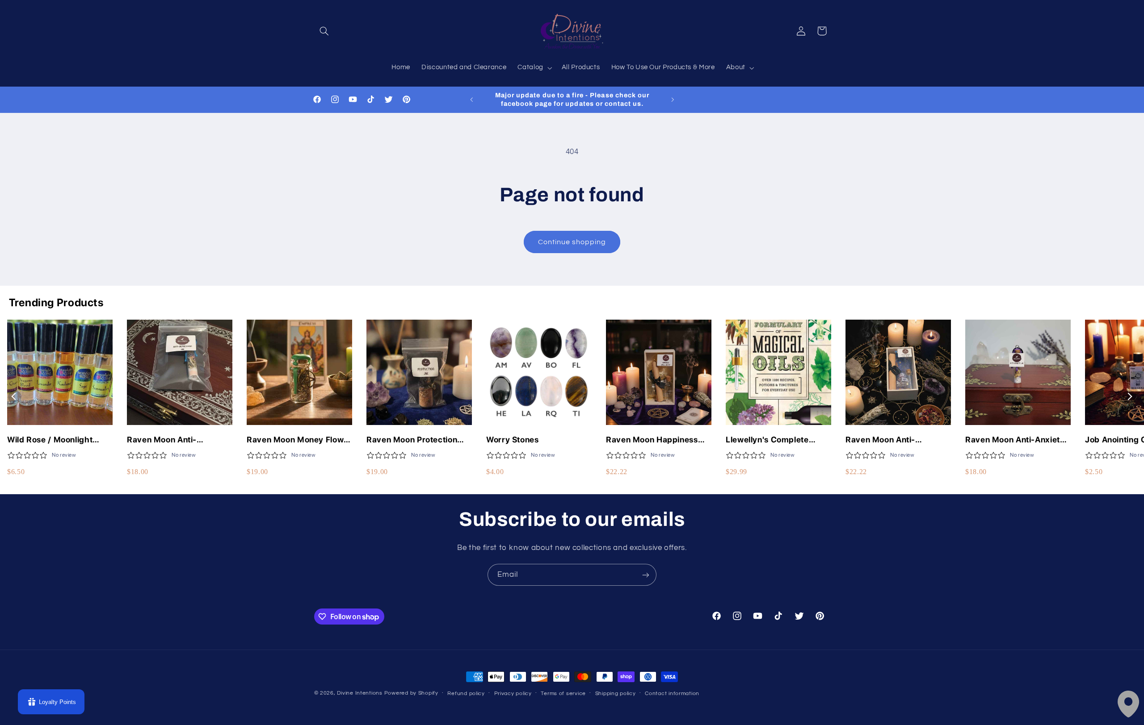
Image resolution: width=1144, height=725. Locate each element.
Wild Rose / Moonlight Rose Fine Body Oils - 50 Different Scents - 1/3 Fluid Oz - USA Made (60, 440)
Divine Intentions (360, 693)
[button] (324, 31)
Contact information (672, 693)
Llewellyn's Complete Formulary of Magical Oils (776, 440)
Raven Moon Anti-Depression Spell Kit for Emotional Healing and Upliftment (891, 440)
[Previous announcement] (471, 99)
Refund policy (466, 693)
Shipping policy (615, 693)
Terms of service (563, 693)
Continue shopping (572, 242)
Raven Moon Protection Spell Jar (411, 440)
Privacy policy (513, 693)
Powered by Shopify (411, 693)
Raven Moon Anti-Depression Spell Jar (167, 440)
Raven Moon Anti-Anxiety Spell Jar (1015, 440)
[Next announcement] (672, 99)
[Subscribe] (645, 575)
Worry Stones (512, 439)
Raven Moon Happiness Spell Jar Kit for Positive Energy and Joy (652, 440)
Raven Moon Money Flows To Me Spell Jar (297, 440)
